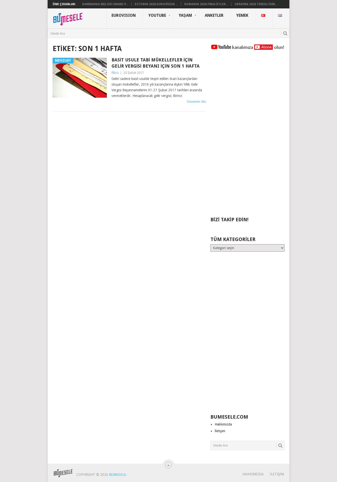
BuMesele (117, 475)
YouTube (157, 15)
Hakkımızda (223, 424)
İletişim (220, 431)
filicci (115, 72)
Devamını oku (196, 101)
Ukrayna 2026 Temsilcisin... (256, 4)
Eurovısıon (124, 15)
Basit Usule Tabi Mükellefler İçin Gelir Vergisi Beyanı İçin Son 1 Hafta (156, 63)
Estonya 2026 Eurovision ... (156, 4)
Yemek (242, 15)
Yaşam (185, 15)
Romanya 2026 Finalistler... (206, 4)
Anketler (214, 15)
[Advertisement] (247, 136)
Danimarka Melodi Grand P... (105, 4)
